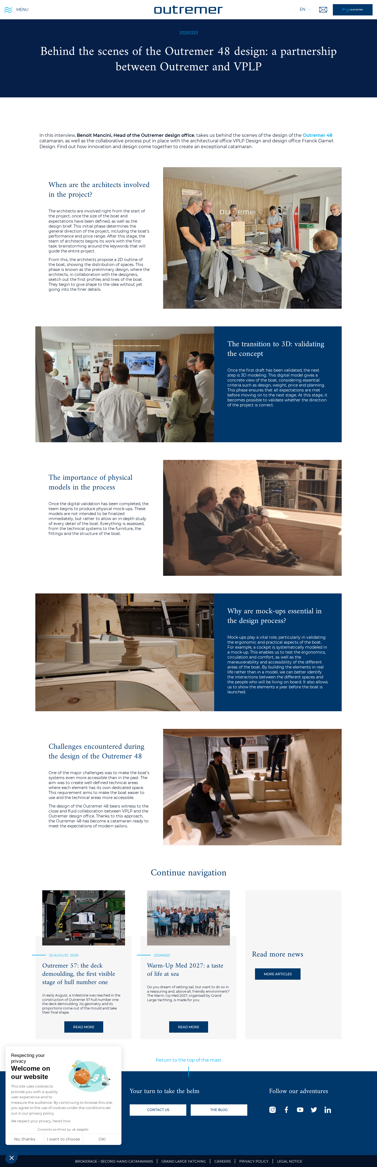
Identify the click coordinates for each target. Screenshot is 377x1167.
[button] (11, 1157)
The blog (219, 1110)
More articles (278, 974)
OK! (102, 1139)
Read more (83, 1027)
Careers (222, 1161)
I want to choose (63, 1139)
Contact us (158, 1110)
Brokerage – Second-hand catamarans (114, 1161)
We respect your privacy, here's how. (41, 1121)
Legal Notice (289, 1161)
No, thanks (24, 1139)
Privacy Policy (254, 1161)
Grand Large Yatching (183, 1161)
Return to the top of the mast (188, 1060)
